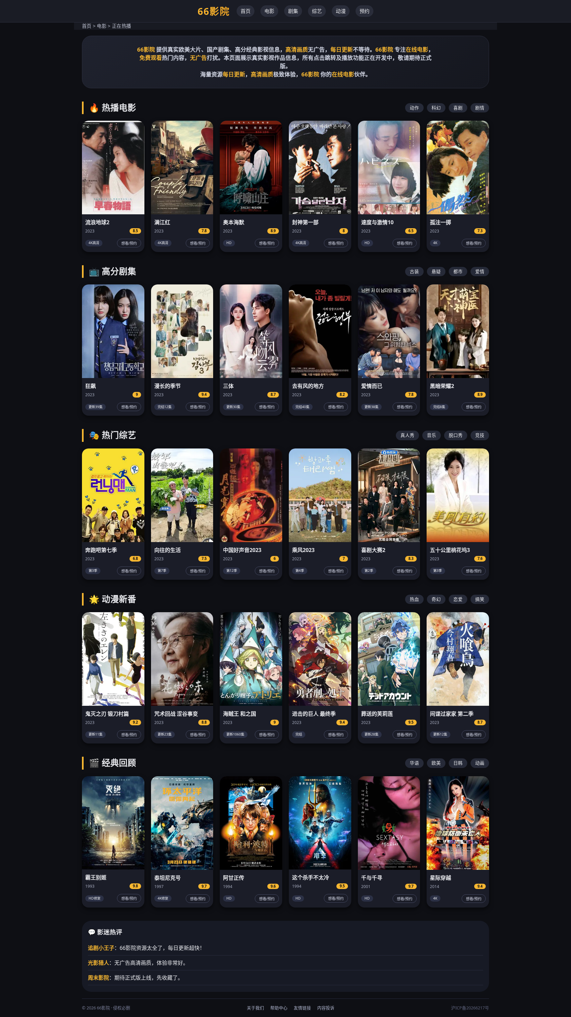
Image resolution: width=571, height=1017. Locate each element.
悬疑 (436, 271)
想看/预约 (129, 243)
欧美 (436, 763)
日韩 (458, 763)
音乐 (431, 435)
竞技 (479, 435)
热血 (414, 599)
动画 (479, 763)
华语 (414, 763)
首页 (245, 11)
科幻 (436, 108)
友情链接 (302, 1008)
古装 (414, 271)
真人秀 (407, 435)
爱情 (479, 271)
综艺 (317, 11)
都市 (458, 271)
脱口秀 (456, 435)
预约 (364, 11)
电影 (269, 11)
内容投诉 (325, 1008)
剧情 (479, 108)
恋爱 (458, 599)
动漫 (341, 11)
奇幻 (436, 599)
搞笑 (479, 599)
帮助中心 (278, 1008)
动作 (414, 108)
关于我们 (255, 1008)
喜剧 (458, 108)
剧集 (293, 11)
